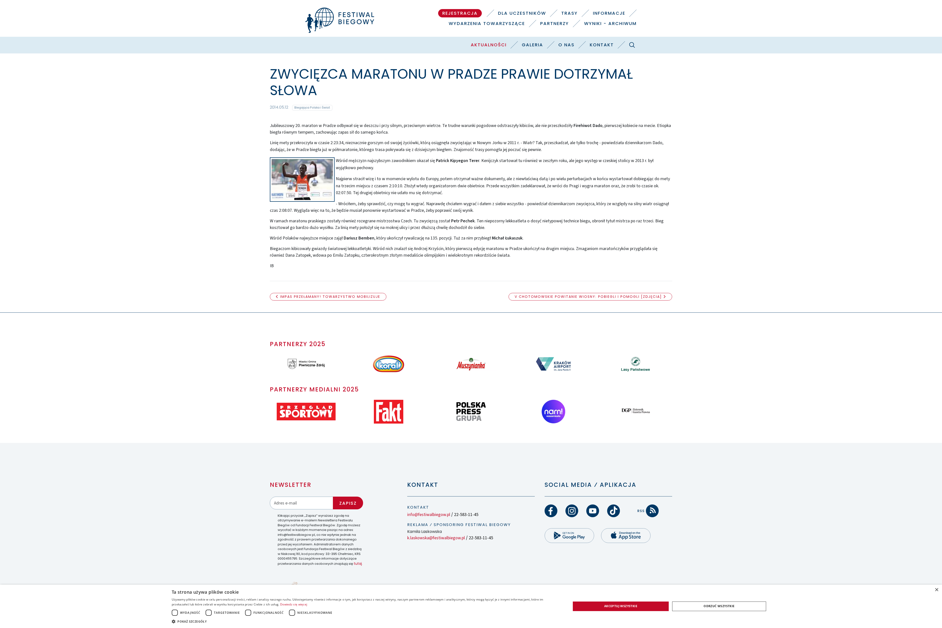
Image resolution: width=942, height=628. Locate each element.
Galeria (532, 45)
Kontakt (602, 45)
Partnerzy (554, 23)
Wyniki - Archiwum (610, 23)
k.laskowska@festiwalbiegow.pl (436, 538)
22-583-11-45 (466, 515)
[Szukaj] (632, 45)
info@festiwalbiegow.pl (428, 515)
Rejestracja (460, 13)
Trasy (569, 13)
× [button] (936, 590)
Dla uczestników (522, 13)
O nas (566, 45)
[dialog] (471, 606)
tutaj (358, 563)
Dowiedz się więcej (293, 604)
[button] (365, 621)
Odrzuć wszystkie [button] (719, 606)
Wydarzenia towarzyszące (487, 23)
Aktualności (489, 45)
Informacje (609, 13)
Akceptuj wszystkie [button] (620, 606)
